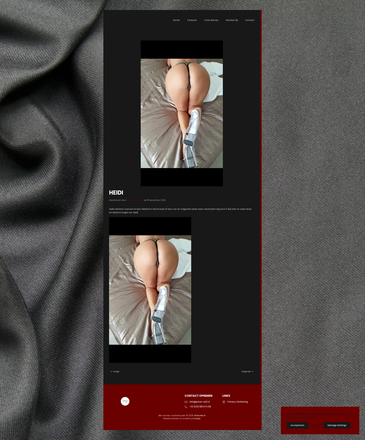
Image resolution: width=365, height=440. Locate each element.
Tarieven (192, 20)
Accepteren (297, 425)
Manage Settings (337, 425)
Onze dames (211, 20)
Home (176, 20)
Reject (314, 425)
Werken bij (232, 20)
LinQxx (197, 418)
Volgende (246, 371)
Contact (250, 20)
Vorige (116, 371)
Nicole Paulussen (135, 200)
